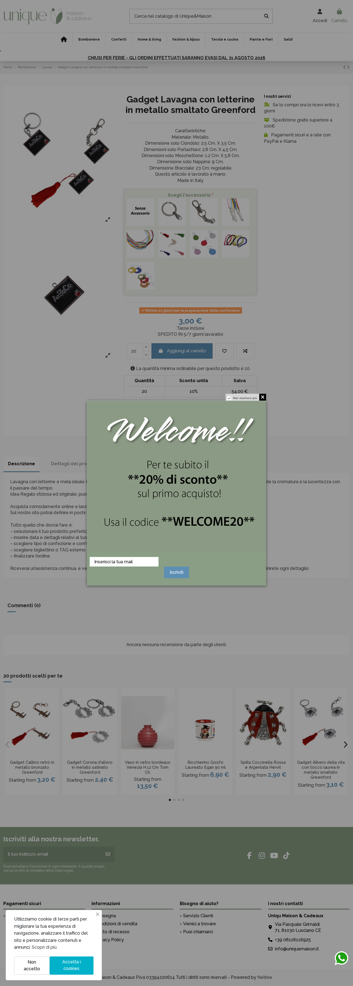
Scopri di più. (44, 947)
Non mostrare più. (245, 398)
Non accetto (32, 965)
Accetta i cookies (71, 965)
